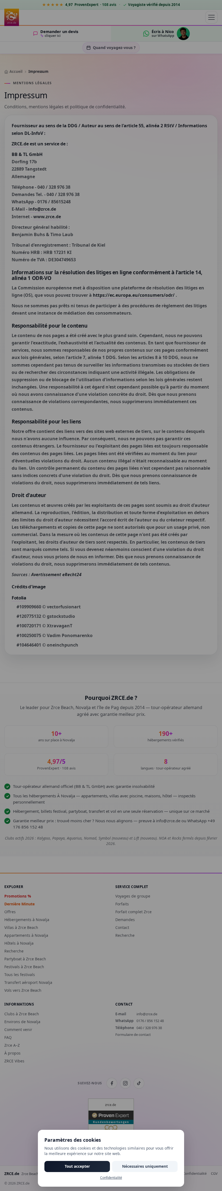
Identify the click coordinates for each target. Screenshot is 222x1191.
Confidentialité (111, 1177)
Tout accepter (77, 1166)
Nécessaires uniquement (145, 1166)
